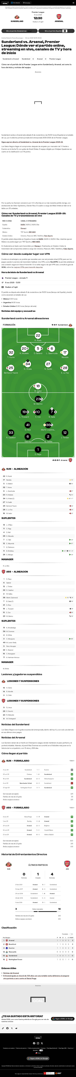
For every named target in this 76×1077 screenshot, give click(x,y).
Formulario (65, 934)
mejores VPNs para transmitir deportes (28, 267)
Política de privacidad (33, 1048)
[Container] (16, 19)
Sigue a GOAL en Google (64, 1019)
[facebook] (34, 1043)
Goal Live (70, 1048)
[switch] (71, 934)
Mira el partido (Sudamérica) (16, 31)
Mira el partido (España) (53, 31)
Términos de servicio (21, 1048)
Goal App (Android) (52, 1048)
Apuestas (35, 1050)
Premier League (38, 12)
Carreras (43, 1048)
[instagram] (38, 1043)
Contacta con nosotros (8, 1048)
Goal (10, 1065)
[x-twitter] (41, 1043)
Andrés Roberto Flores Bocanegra (12, 38)
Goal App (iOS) (62, 1048)
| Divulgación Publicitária (54, 8)
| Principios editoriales (65, 8)
